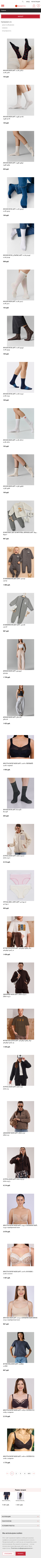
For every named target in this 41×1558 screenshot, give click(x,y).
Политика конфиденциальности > (22, 1548)
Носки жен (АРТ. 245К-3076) (13, 116)
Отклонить (8, 1553)
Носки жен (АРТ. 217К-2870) (13, 440)
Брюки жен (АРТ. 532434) (12, 671)
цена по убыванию (8, 25)
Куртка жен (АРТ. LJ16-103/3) (13, 1179)
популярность (6, 31)
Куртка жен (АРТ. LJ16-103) (13, 1087)
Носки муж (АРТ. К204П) (12, 809)
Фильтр (20, 16)
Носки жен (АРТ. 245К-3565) (13, 163)
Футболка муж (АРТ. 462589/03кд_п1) (17, 948)
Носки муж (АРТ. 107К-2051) (13, 394)
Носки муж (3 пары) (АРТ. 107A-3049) (16, 255)
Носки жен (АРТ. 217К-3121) (13, 301)
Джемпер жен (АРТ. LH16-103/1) (14, 994)
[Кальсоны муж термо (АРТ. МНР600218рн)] (20, 1493)
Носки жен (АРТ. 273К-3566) (13, 486)
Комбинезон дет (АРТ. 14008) (14, 625)
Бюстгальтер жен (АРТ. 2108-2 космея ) (18, 1271)
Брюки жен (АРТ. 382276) (12, 717)
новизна (4, 28)
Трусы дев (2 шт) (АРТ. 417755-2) (14, 902)
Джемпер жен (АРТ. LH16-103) (14, 1133)
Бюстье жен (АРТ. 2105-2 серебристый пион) (20, 1318)
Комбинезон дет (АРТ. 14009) (14, 578)
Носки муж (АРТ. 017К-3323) (13, 209)
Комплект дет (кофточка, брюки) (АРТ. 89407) (20, 532)
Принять (21, 1553)
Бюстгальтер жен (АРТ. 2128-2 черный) (18, 763)
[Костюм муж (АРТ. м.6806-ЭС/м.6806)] (7, 1493)
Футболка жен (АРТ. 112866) (13, 1364)
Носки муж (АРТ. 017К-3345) (13, 347)
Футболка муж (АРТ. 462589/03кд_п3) (17, 1040)
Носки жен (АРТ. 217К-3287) (13, 70)
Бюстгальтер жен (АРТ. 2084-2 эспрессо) (18, 1410)
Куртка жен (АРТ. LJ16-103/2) (13, 856)
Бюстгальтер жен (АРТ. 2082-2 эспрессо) (18, 1456)
